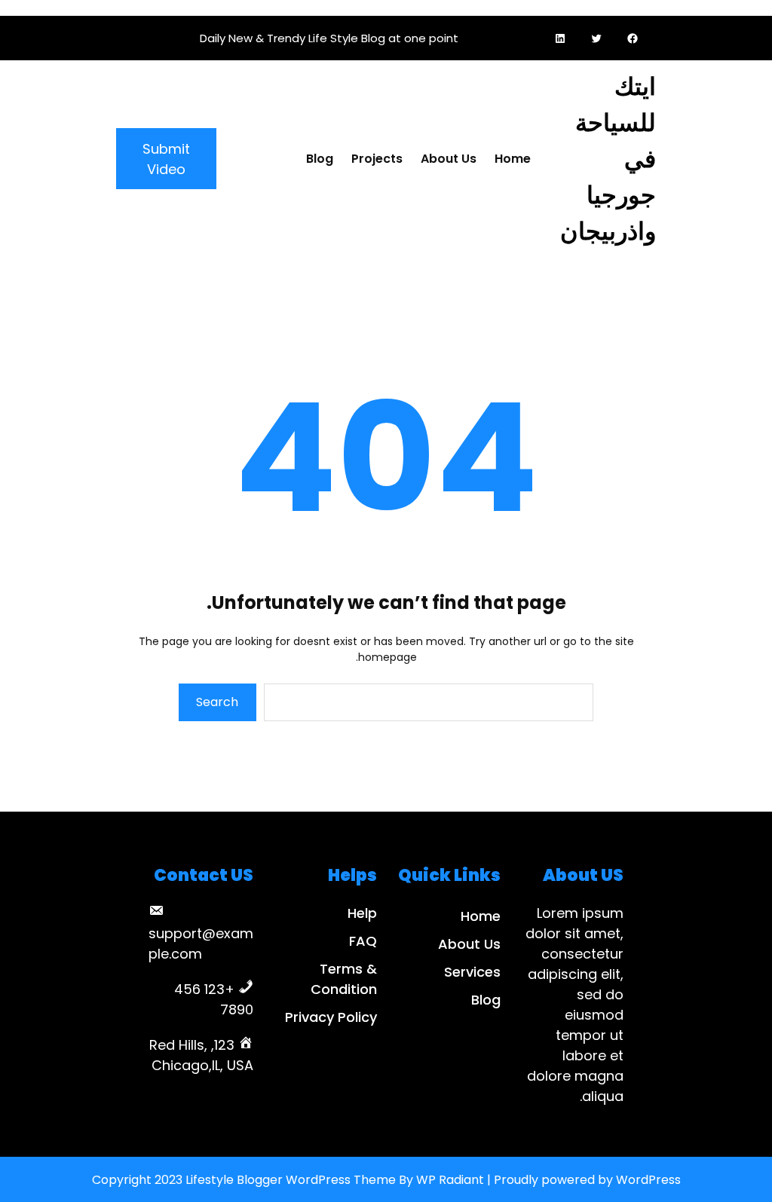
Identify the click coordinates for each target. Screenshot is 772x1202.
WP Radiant (450, 1179)
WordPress (648, 1179)
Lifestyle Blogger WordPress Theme (290, 1179)
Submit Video (166, 159)
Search (217, 702)
